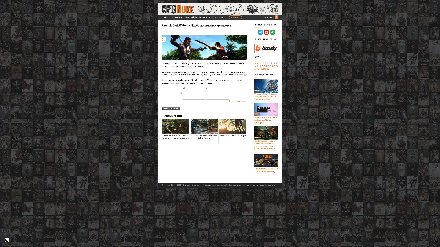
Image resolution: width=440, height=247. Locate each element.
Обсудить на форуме (238, 101)
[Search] (276, 17)
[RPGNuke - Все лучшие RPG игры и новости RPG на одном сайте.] (178, 9)
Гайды (194, 17)
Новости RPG (177, 17)
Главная (166, 17)
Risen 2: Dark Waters (171, 108)
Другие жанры (220, 17)
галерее (238, 75)
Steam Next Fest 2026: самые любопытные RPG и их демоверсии (265, 120)
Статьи (186, 17)
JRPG (211, 17)
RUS (267, 69)
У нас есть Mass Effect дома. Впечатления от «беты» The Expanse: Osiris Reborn (265, 96)
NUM (262, 69)
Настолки (203, 17)
